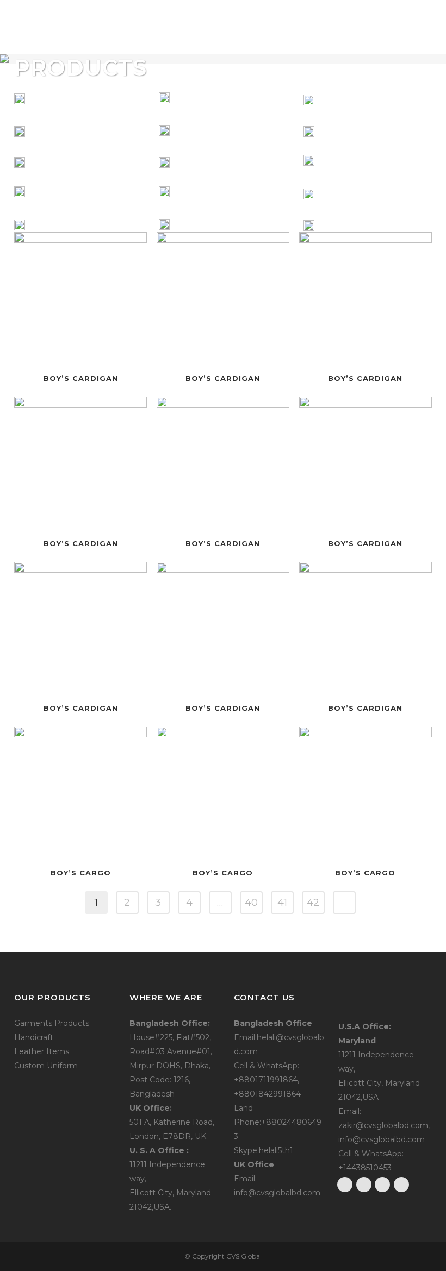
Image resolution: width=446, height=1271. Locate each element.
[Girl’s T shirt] (19, 225)
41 (282, 903)
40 (251, 903)
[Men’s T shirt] (19, 99)
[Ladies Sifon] (19, 193)
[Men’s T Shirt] (19, 130)
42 (313, 903)
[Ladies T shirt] (19, 162)
